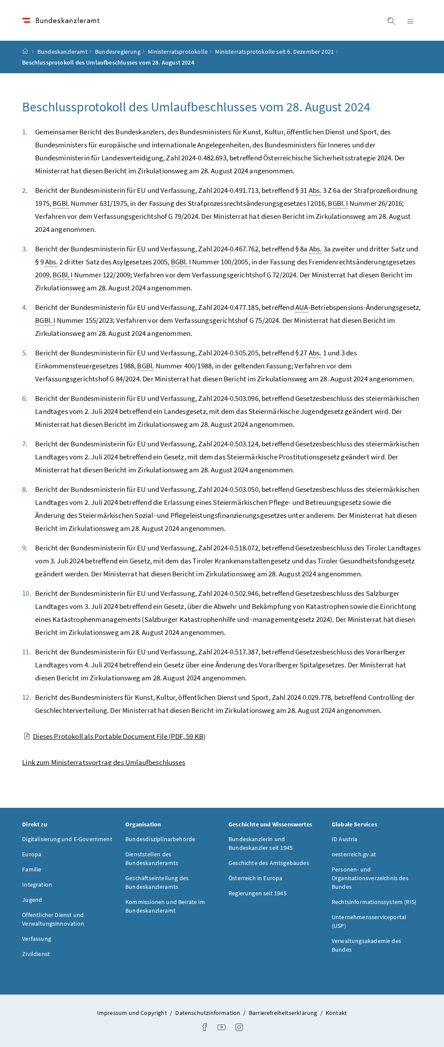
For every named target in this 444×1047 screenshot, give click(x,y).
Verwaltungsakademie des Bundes (366, 945)
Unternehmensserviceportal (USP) (369, 921)
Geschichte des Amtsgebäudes (269, 863)
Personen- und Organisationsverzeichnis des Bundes (370, 878)
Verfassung (36, 939)
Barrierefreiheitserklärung (284, 1013)
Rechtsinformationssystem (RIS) (374, 902)
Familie (31, 869)
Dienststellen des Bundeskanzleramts (151, 858)
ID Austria (345, 839)
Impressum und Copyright (132, 1013)
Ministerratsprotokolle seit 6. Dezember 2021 (274, 51)
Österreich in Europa (256, 878)
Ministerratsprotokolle (178, 51)
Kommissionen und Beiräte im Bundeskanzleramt (165, 906)
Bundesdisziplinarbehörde (160, 839)
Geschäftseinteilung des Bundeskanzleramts (157, 882)
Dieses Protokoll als (119, 736)
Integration (37, 884)
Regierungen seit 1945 (258, 893)
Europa (31, 854)
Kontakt (336, 1013)
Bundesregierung (117, 51)
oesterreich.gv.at (354, 854)
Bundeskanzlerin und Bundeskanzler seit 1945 (261, 843)
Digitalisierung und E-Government (67, 839)
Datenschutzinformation (208, 1013)
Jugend (32, 900)
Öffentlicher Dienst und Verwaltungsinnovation (53, 919)
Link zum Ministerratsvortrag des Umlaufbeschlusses (103, 762)
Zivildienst (36, 954)
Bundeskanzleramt (62, 51)
